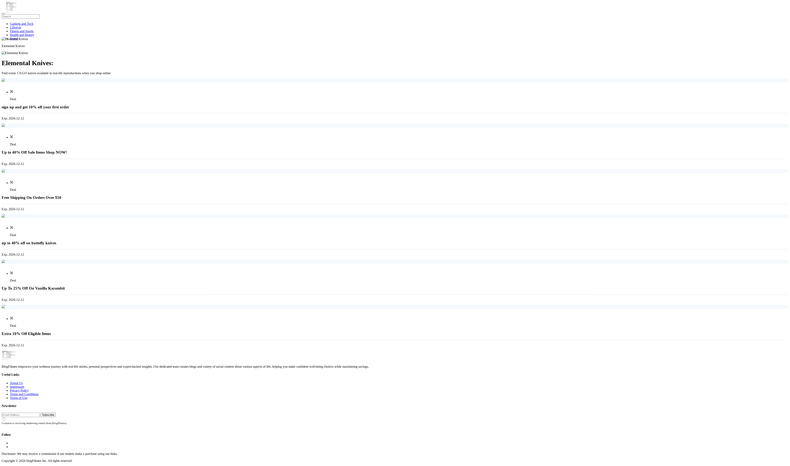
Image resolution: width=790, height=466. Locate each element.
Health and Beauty (22, 35)
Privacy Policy (19, 390)
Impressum (17, 386)
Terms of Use (18, 398)
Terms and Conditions (24, 394)
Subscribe (48, 414)
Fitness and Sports (22, 31)
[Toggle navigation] (3, 13)
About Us (16, 383)
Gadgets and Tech (21, 24)
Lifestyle (15, 27)
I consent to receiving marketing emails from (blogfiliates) (34, 423)
